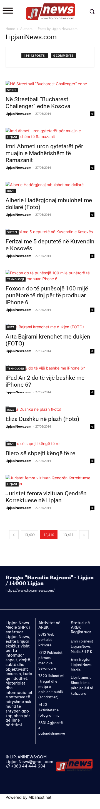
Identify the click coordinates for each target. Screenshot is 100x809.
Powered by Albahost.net (28, 797)
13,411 (68, 534)
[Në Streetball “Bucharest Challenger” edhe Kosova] (50, 86)
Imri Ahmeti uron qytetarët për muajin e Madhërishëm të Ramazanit (44, 153)
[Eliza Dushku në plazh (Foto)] (50, 409)
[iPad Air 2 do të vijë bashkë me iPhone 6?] (50, 368)
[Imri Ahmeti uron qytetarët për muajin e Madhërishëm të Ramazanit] (50, 133)
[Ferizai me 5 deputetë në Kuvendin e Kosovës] (50, 232)
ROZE (10, 191)
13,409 (29, 534)
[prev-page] (14, 534)
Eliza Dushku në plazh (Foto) (42, 419)
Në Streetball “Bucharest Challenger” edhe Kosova (38, 103)
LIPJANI (12, 137)
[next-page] (84, 534)
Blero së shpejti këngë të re (40, 453)
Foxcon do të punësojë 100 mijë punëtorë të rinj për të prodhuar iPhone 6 (47, 295)
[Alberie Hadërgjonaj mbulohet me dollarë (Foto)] (50, 187)
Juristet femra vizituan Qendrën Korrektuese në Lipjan (46, 497)
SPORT (11, 90)
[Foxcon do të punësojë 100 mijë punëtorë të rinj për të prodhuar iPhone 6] (50, 276)
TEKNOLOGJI (15, 279)
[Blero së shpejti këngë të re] (50, 443)
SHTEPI (12, 232)
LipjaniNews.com (18, 113)
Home (10, 28)
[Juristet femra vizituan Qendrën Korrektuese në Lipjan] (50, 481)
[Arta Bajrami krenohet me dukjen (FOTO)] (50, 327)
